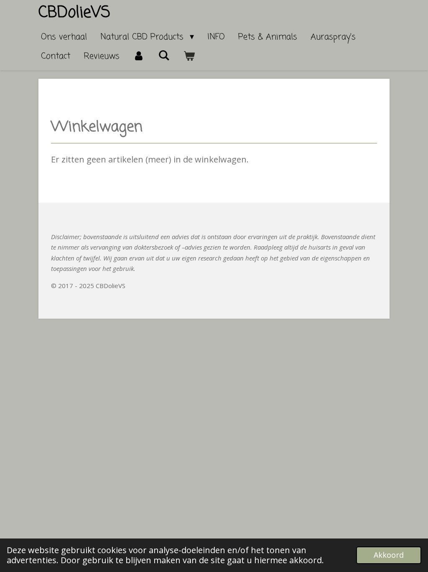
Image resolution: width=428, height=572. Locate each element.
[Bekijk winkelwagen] (188, 56)
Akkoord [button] (389, 555)
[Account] (138, 56)
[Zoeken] (163, 56)
